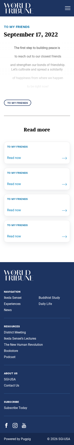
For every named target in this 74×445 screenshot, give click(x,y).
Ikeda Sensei (13, 298)
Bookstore (11, 351)
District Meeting (15, 332)
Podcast (9, 357)
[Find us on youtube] (24, 427)
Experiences (12, 304)
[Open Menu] (68, 8)
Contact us (11, 385)
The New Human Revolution (23, 345)
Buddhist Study (49, 298)
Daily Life (45, 304)
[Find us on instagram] (15, 427)
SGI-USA (10, 379)
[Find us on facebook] (6, 427)
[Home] (33, 8)
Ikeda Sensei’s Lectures (20, 338)
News (8, 310)
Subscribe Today (15, 408)
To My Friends (17, 103)
